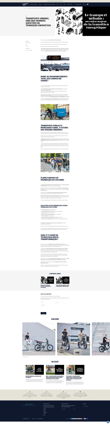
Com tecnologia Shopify (40, 418)
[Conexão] (85, 4)
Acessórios (40, 4)
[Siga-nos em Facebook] (84, 406)
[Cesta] (87, 4)
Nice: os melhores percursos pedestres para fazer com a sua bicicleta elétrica (54, 377)
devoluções (45, 412)
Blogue (65, 4)
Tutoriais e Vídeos (69, 4)
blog (26, 46)
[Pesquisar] (83, 4)
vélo (28, 46)
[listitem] (27, 50)
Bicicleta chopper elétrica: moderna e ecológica (46, 286)
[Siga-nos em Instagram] (86, 406)
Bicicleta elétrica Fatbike (33, 4)
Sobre (57, 4)
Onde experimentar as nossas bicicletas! (49, 4)
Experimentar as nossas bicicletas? (48, 405)
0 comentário (29, 42)
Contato (61, 4)
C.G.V (44, 415)
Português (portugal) (78, 4)
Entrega (44, 409)
